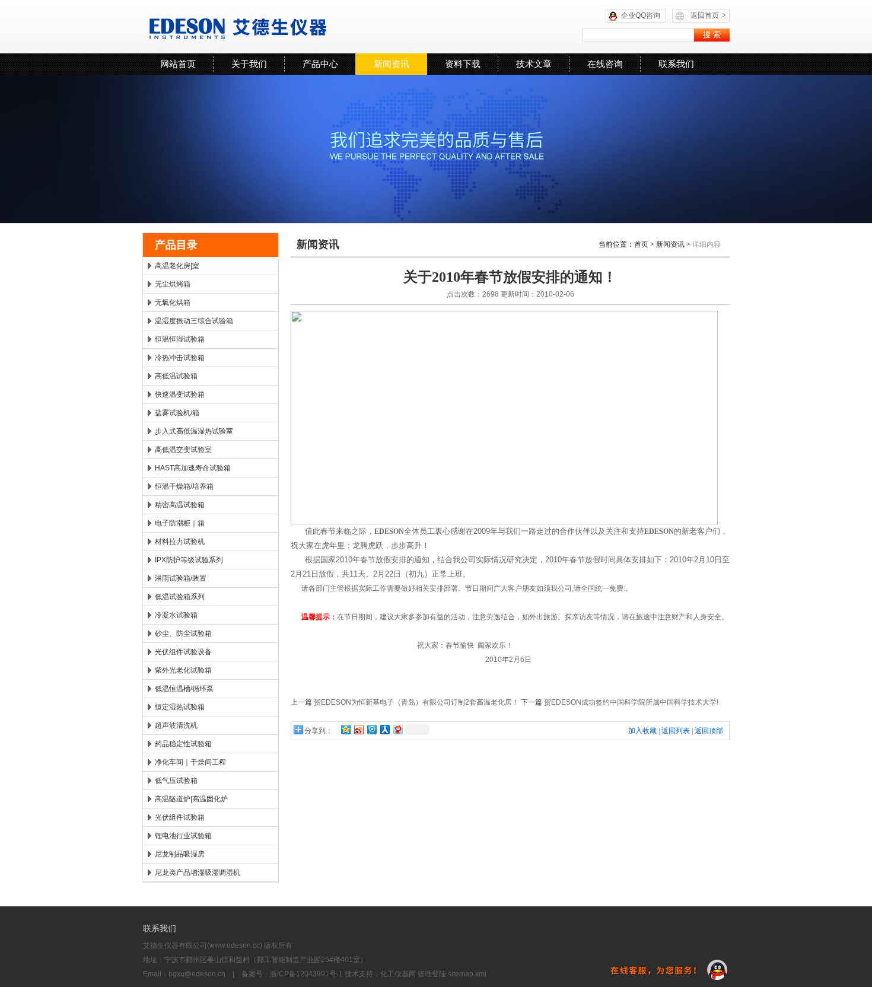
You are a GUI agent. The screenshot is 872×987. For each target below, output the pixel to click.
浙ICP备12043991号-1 (306, 974)
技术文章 (534, 64)
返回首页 (708, 15)
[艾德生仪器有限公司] (290, 26)
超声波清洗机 (176, 725)
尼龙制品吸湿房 (180, 854)
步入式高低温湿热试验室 (194, 431)
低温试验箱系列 (180, 597)
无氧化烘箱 (172, 302)
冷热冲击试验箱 (180, 358)
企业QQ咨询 (640, 15)
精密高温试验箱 (180, 505)
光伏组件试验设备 (183, 652)
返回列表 (675, 731)
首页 (641, 244)
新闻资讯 (391, 64)
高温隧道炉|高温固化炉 (191, 799)
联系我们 (676, 64)
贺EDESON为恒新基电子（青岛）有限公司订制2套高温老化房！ (416, 702)
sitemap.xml (467, 974)
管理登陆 (432, 974)
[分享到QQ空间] (345, 729)
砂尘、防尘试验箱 (183, 633)
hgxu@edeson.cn (196, 974)
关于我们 (249, 64)
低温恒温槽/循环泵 (184, 688)
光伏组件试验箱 (180, 817)
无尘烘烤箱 (172, 284)
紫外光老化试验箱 (183, 670)
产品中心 (320, 64)
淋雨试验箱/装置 (180, 578)
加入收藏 (642, 731)
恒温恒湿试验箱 (180, 339)
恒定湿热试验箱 (180, 707)
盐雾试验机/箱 (177, 413)
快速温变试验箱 (180, 394)
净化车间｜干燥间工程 (190, 762)
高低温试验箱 (176, 376)
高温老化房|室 (177, 266)
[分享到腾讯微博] (371, 729)
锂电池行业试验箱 (183, 836)
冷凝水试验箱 (176, 615)
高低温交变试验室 (183, 449)
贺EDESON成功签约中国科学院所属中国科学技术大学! (631, 702)
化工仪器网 (398, 974)
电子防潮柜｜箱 (180, 523)
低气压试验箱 (176, 780)
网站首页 (178, 64)
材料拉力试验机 (180, 541)
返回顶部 (709, 731)
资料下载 (462, 64)
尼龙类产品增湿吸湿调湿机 (197, 872)
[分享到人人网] (384, 729)
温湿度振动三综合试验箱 (194, 321)
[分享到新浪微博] (358, 729)
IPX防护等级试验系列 (189, 560)
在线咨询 (605, 64)
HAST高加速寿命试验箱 (193, 468)
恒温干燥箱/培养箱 (184, 486)
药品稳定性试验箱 (183, 744)
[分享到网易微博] (397, 729)
